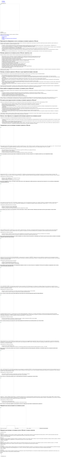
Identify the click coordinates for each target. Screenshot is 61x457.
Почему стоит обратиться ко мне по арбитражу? (9, 38)
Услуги (3, 37)
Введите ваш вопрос (3, 428)
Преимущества (4, 36)
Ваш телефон (29, 428)
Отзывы (3, 39)
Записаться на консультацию (4, 35)
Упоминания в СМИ (5, 454)
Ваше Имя (16, 428)
